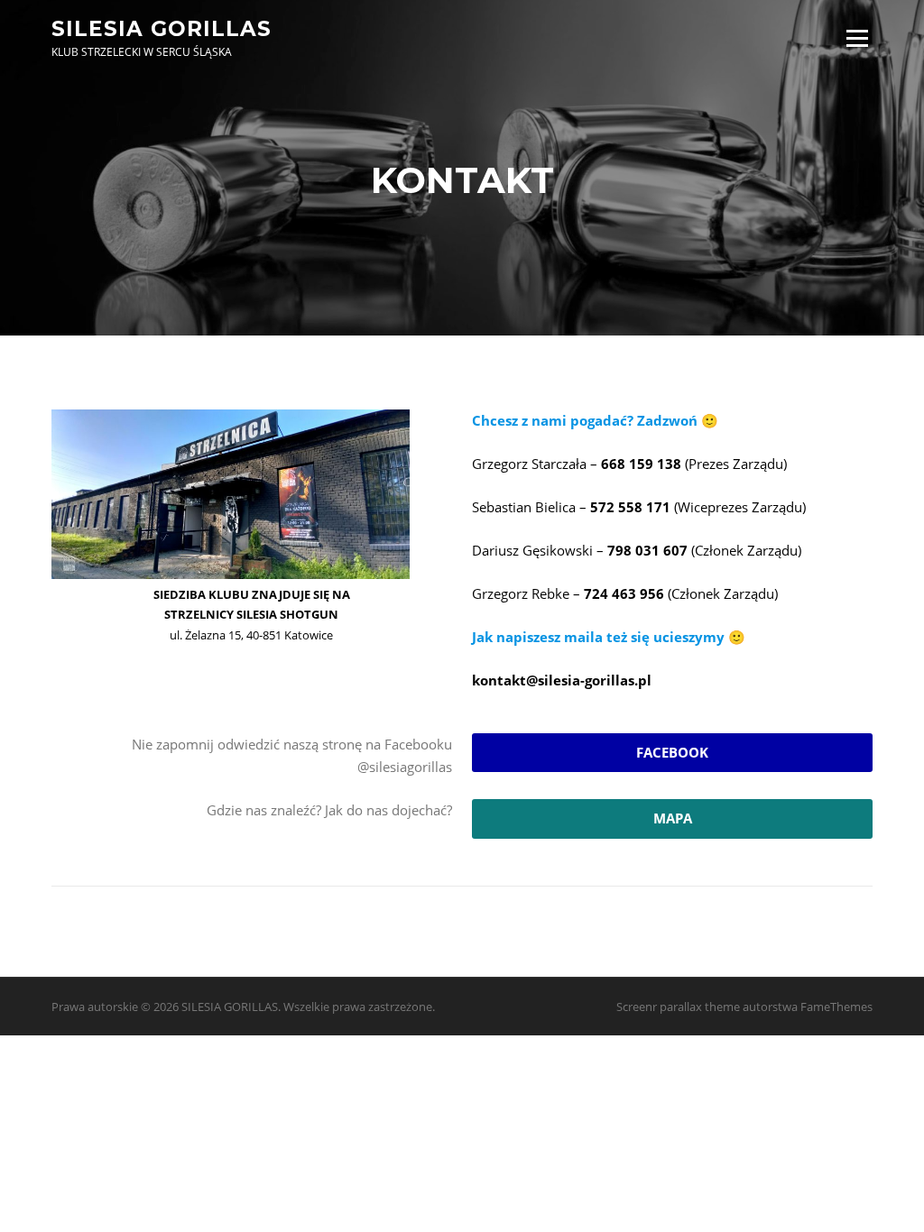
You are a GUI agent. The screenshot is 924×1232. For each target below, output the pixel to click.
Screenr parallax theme (678, 1006)
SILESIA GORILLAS (161, 28)
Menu (857, 38)
